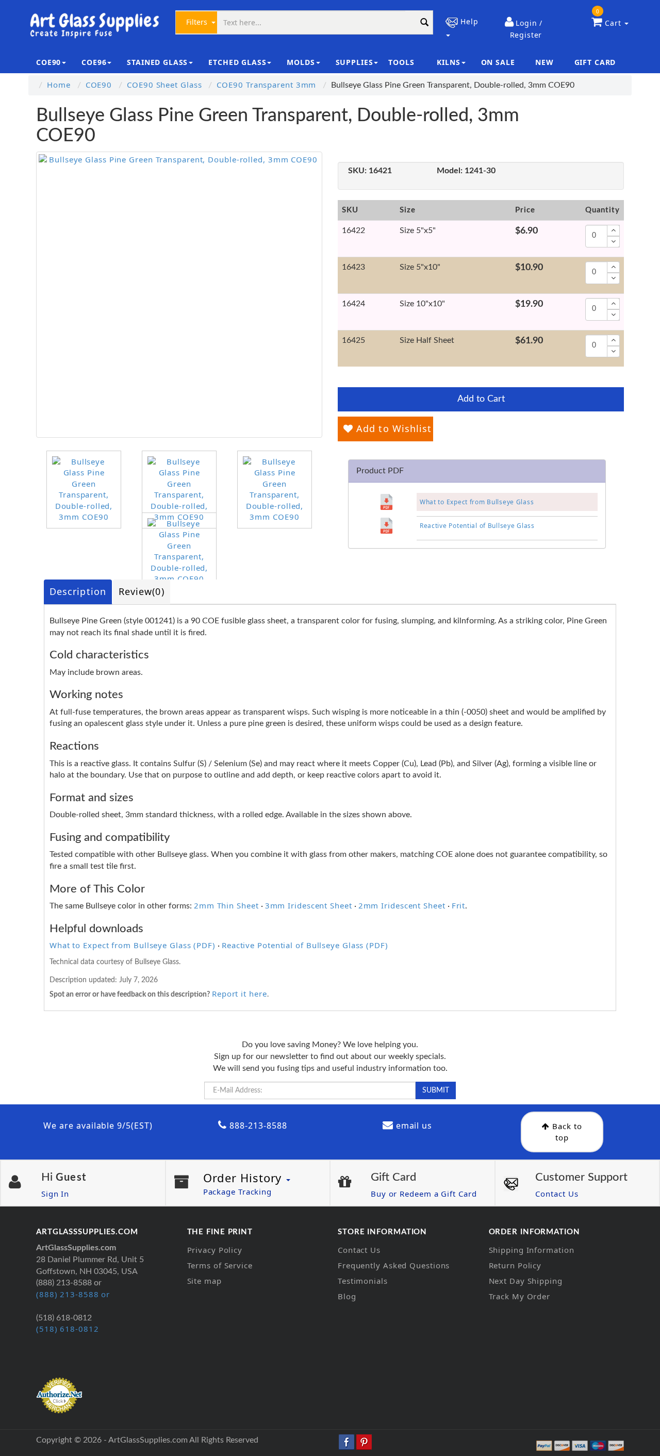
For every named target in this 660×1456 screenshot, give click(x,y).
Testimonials (363, 1281)
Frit (459, 905)
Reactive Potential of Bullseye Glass (477, 525)
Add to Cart (481, 399)
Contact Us (556, 1193)
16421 (370, 171)
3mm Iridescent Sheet (308, 905)
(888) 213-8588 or (73, 1294)
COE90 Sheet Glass (164, 84)
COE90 (99, 84)
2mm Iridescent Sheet (402, 905)
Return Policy (515, 1265)
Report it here (239, 993)
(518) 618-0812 (67, 1328)
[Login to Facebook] (346, 1441)
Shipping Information (531, 1250)
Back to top (566, 1131)
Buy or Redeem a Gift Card (424, 1193)
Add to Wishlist (392, 428)
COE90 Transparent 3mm (266, 84)
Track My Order (520, 1296)
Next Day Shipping (526, 1281)
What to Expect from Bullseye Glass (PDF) (133, 945)
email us (413, 1125)
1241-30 (466, 171)
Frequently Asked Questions (394, 1265)
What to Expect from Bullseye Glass (477, 502)
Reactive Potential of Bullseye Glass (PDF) (305, 945)
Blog (347, 1296)
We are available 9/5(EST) (98, 1125)
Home (59, 84)
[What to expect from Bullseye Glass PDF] (386, 502)
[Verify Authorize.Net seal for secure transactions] (59, 1394)
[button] (524, 28)
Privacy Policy (215, 1250)
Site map (204, 1281)
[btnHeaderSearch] (424, 22)
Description (78, 591)
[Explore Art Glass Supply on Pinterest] (364, 1441)
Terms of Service (220, 1265)
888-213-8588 (257, 1125)
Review (141, 591)
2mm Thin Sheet (226, 905)
